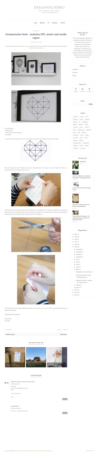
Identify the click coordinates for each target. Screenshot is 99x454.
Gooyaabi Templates (39, 450)
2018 (76, 239)
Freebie (74, 124)
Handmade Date (26, 46)
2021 (76, 234)
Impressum (49, 450)
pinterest (89, 91)
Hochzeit (87, 127)
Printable (75, 137)
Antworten (65, 399)
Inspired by (88, 129)
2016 (76, 244)
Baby (87, 116)
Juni (77, 262)
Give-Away (75, 127)
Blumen (81, 119)
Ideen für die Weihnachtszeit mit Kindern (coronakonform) (80, 205)
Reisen (81, 137)
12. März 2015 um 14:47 (15, 384)
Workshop (75, 148)
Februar (78, 285)
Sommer (75, 140)
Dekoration (85, 122)
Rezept (86, 137)
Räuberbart (15, 406)
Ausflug (82, 116)
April (77, 267)
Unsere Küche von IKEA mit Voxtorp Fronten (81, 188)
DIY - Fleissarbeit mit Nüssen (55, 364)
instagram (82, 91)
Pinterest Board (44, 308)
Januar (77, 287)
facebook (76, 91)
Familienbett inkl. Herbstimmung (33, 364)
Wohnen (87, 145)
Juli (77, 259)
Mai (77, 264)
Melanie (88, 38)
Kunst (78, 132)
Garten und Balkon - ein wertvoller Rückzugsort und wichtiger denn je (81, 176)
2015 (76, 247)
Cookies (75, 122)
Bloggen (75, 119)
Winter (81, 145)
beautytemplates (20, 450)
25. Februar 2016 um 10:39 (16, 408)
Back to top (89, 450)
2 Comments (8, 329)
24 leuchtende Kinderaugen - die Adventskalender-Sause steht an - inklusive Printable (81, 217)
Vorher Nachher (77, 143)
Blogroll (55, 22)
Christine (75, 40)
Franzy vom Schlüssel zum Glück (23, 381)
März (77, 269)
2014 (76, 290)
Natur (81, 135)
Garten (86, 124)
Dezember (78, 249)
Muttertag (75, 135)
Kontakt (63, 22)
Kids (74, 132)
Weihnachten (86, 143)
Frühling (81, 124)
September (79, 257)
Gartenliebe (83, 161)
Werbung (75, 145)
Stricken (81, 140)
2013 (76, 292)
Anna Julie (36, 30)
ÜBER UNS (42, 22)
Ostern (86, 135)
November (79, 252)
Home (35, 22)
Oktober (78, 254)
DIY (48, 22)
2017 (76, 242)
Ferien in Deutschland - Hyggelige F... (14, 364)
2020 (76, 237)
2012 (76, 295)
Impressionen (81, 129)
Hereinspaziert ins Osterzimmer (84, 272)
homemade (82, 148)
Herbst (81, 127)
